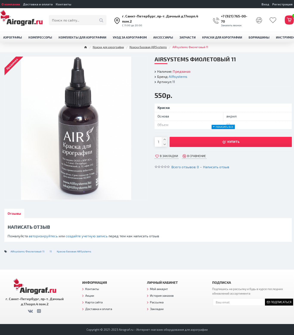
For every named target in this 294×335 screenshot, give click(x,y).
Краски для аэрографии (108, 47)
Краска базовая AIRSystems (148, 47)
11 (51, 251)
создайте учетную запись (87, 236)
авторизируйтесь (43, 236)
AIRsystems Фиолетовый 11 (27, 251)
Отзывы (14, 213)
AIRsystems (178, 76)
